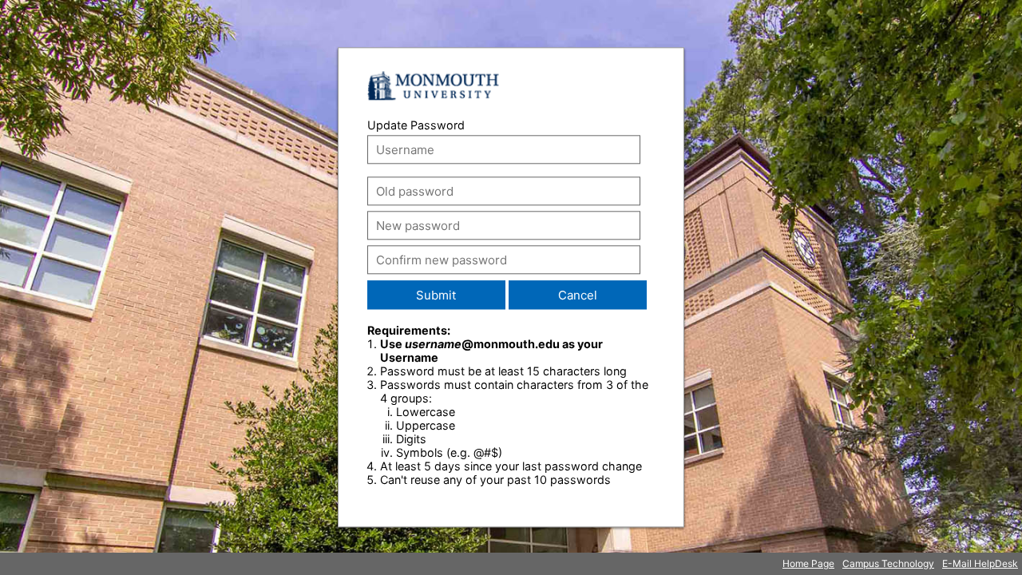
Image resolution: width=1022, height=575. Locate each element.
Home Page (808, 563)
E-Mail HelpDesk (980, 563)
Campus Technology (888, 563)
